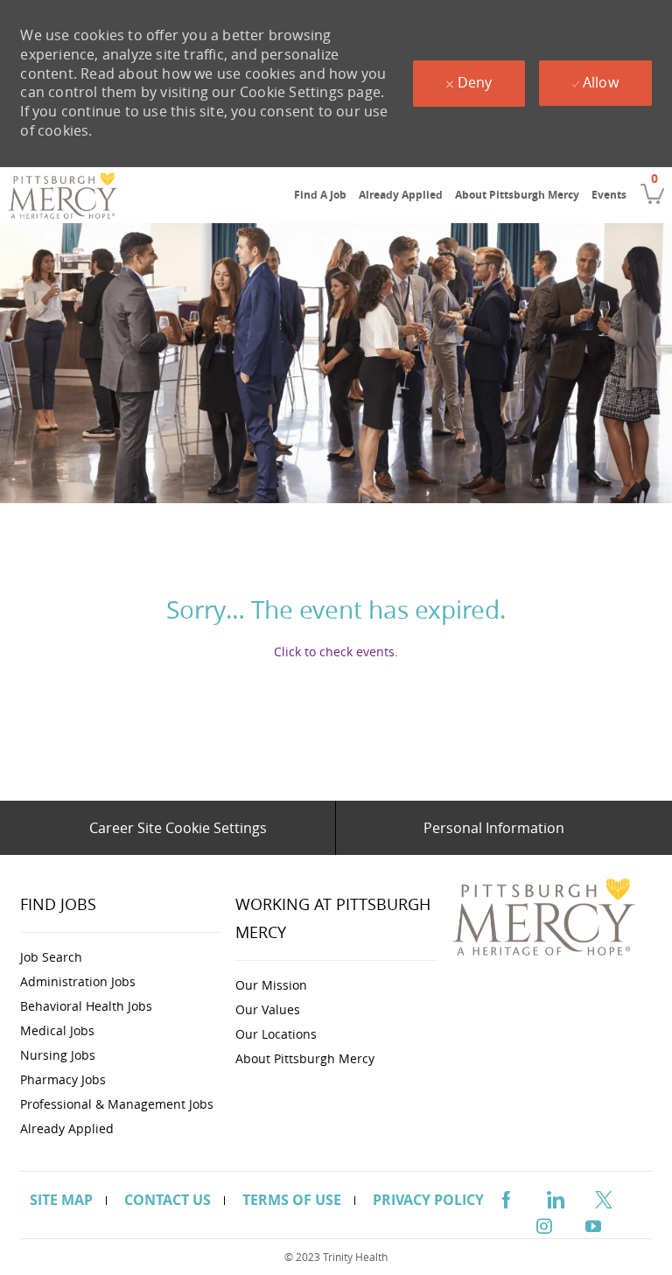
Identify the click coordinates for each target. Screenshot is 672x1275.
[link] (63, 195)
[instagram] (544, 1224)
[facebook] (505, 1196)
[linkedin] (555, 1196)
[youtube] (593, 1224)
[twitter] (603, 1196)
